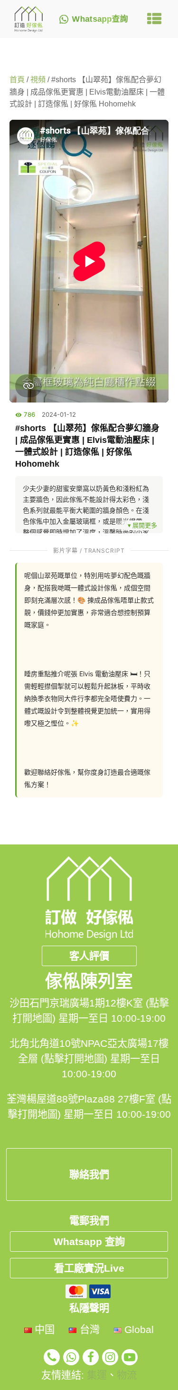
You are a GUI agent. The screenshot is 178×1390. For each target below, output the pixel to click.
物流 (127, 1375)
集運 (97, 1375)
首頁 (17, 80)
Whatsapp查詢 (100, 19)
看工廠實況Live (89, 1268)
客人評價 (89, 955)
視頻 (38, 80)
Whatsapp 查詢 (89, 1241)
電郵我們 (89, 1220)
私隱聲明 (89, 1308)
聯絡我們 (89, 1174)
